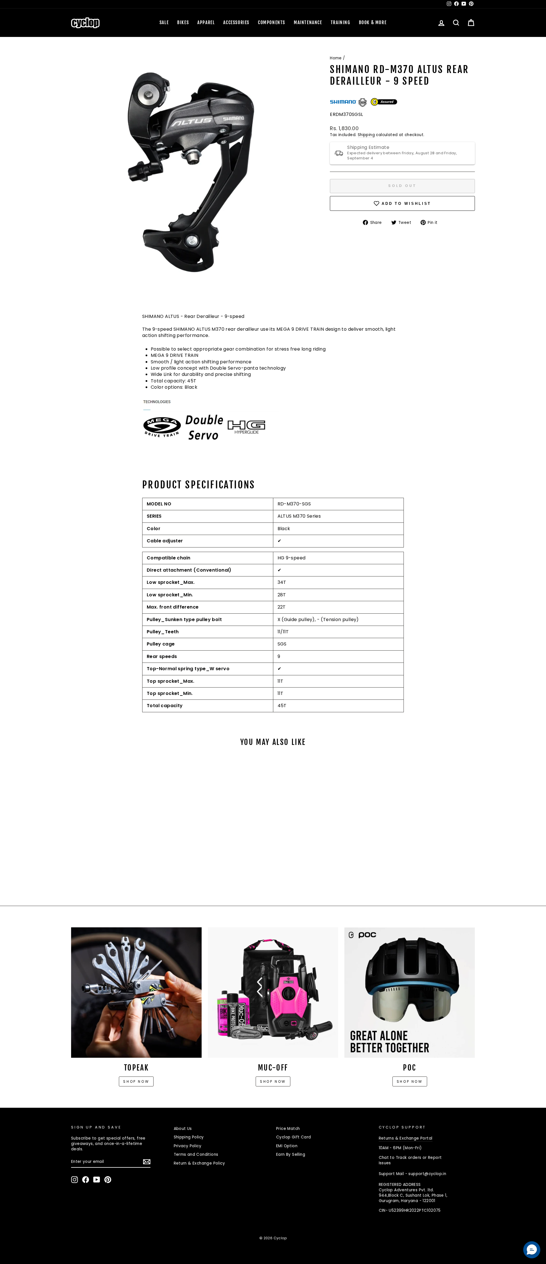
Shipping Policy (189, 1137)
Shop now (136, 1081)
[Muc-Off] (273, 992)
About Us (183, 1128)
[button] (531, 1249)
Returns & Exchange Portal (406, 1138)
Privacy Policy (188, 1146)
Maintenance (308, 22)
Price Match (288, 1128)
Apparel (206, 22)
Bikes (183, 22)
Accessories (236, 22)
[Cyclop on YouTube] (96, 1179)
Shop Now (273, 1081)
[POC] (409, 992)
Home (336, 58)
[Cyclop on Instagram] (74, 1179)
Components (271, 22)
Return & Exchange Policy (199, 1163)
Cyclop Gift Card (293, 1137)
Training (340, 22)
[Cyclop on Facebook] (85, 1179)
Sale (164, 22)
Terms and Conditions (196, 1154)
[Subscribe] (146, 1161)
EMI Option (286, 1146)
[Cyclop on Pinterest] (107, 1179)
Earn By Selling (290, 1154)
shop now (410, 1081)
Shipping (366, 135)
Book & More (373, 22)
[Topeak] (136, 992)
